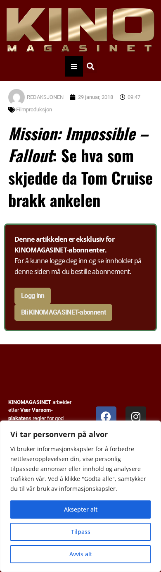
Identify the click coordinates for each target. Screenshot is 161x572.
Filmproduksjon (34, 109)
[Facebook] (106, 416)
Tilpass (80, 532)
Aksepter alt (80, 509)
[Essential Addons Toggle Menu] (74, 66)
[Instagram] (135, 416)
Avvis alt (80, 554)
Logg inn (32, 296)
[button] (90, 66)
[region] (80, 496)
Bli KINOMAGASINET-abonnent (63, 312)
